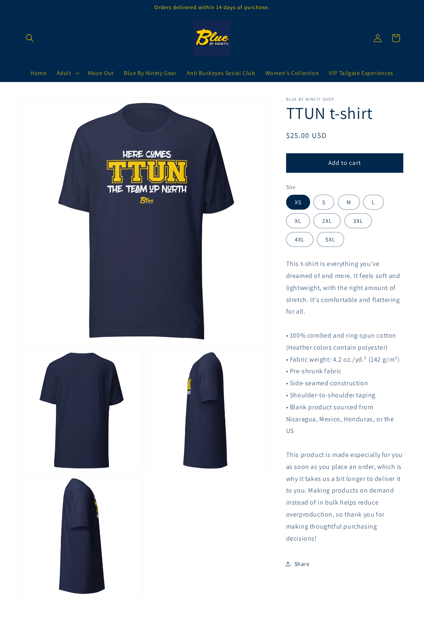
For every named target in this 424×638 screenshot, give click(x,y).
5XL (330, 239)
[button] (30, 38)
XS (298, 202)
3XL (358, 221)
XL (298, 221)
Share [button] (302, 564)
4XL (300, 239)
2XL (327, 221)
